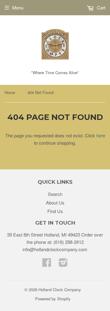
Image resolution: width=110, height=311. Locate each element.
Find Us (55, 211)
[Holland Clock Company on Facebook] (46, 264)
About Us (55, 202)
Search (55, 194)
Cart (100, 7)
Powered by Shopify (53, 299)
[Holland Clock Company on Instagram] (63, 264)
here (100, 135)
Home (10, 92)
